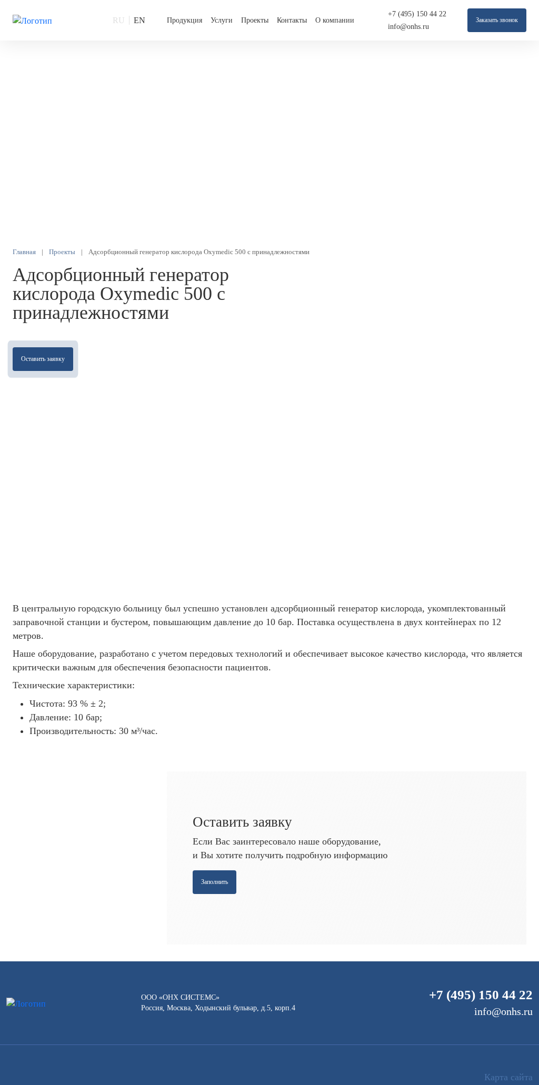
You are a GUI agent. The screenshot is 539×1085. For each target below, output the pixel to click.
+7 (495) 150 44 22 (417, 14)
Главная (24, 252)
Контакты (292, 20)
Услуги (222, 20)
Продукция (184, 20)
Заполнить (214, 882)
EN (139, 20)
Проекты (254, 20)
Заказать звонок (497, 20)
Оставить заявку (43, 359)
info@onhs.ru (408, 27)
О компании (334, 20)
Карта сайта (508, 1077)
